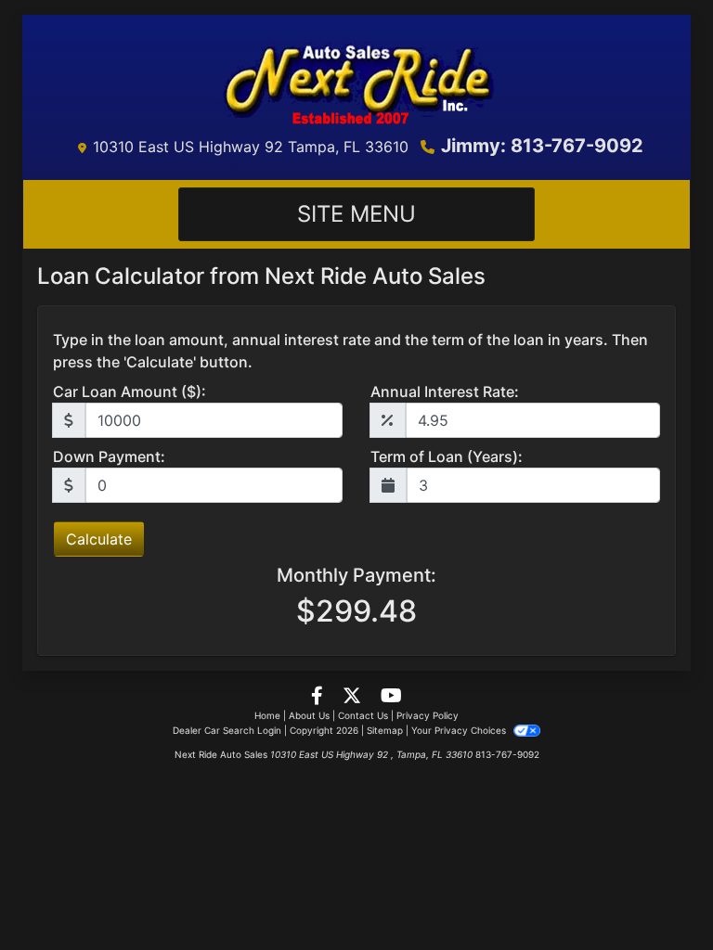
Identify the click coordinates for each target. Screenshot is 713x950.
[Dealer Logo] (356, 78)
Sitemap (385, 730)
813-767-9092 (507, 754)
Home (267, 715)
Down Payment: (109, 456)
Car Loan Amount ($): (129, 391)
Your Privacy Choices (460, 730)
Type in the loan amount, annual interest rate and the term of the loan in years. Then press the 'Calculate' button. (350, 350)
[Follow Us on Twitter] (354, 696)
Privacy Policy (427, 715)
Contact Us (363, 715)
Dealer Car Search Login (227, 730)
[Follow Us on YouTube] (391, 696)
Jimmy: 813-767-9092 (542, 146)
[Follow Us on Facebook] (319, 696)
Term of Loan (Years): (446, 456)
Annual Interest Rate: (444, 391)
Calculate (99, 539)
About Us (309, 715)
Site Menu (356, 213)
